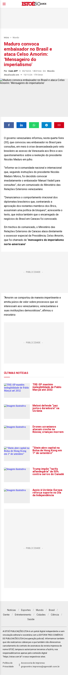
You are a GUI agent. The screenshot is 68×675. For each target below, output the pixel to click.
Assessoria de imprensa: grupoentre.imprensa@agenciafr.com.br (40, 665)
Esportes (26, 610)
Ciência (55, 614)
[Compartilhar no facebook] (9, 125)
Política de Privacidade (8, 665)
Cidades (41, 614)
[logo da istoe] (34, 4)
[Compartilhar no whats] (34, 125)
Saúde (30, 619)
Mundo (16, 37)
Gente (6, 614)
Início (6, 37)
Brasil (52, 610)
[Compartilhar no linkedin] (21, 125)
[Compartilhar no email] (59, 125)
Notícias (11, 610)
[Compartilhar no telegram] (46, 125)
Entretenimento (23, 614)
